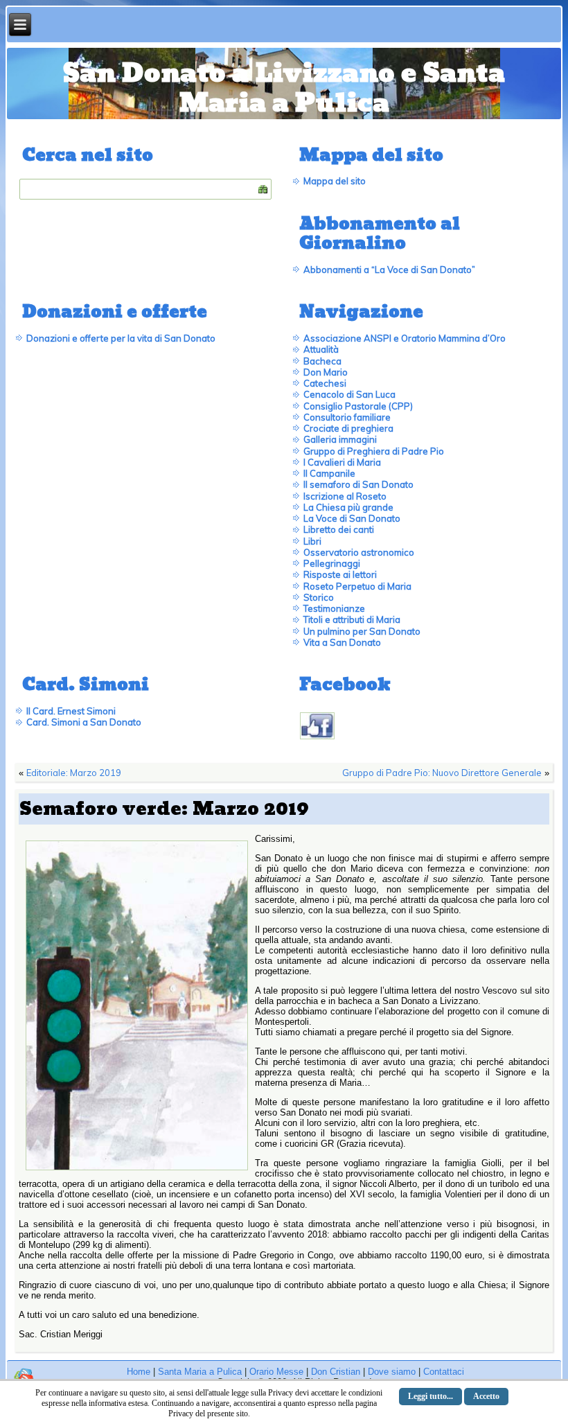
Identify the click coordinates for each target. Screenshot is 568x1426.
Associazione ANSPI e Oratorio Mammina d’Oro (404, 338)
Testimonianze (334, 608)
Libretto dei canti (338, 529)
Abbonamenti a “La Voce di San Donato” (389, 269)
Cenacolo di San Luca (349, 394)
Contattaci (443, 1371)
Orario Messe (276, 1371)
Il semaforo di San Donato (358, 484)
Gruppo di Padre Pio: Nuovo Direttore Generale (442, 772)
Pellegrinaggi (331, 563)
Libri (312, 541)
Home (138, 1371)
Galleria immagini (340, 439)
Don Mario (325, 372)
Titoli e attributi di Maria (351, 619)
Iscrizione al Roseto (345, 496)
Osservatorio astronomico (358, 552)
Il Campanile (329, 473)
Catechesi (324, 383)
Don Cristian (335, 1371)
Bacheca (322, 361)
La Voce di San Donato (351, 518)
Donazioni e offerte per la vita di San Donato (120, 338)
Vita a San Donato (342, 642)
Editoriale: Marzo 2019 (73, 772)
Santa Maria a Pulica (200, 1371)
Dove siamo (392, 1371)
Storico (318, 597)
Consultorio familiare (347, 417)
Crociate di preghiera (348, 428)
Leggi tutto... (430, 1396)
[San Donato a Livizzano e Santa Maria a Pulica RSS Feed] (23, 1377)
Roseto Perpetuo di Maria (357, 586)
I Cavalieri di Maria (342, 462)
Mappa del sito (334, 180)
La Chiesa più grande (348, 507)
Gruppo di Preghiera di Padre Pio (373, 451)
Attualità (321, 349)
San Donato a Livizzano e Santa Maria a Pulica (284, 88)
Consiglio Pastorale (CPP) (358, 406)
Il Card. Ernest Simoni (71, 710)
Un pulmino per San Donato (361, 631)
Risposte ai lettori (340, 574)
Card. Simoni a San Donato (83, 722)
